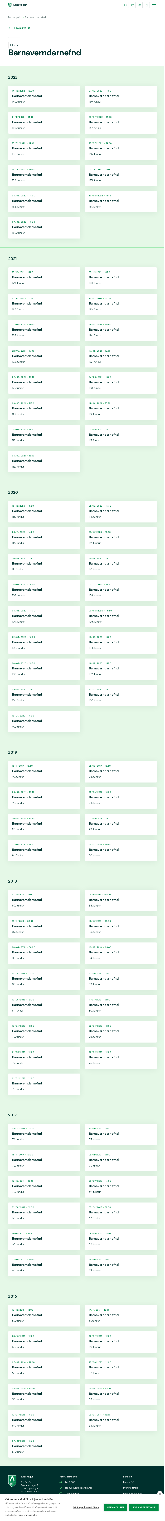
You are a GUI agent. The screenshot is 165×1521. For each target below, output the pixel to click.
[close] (160, 1493)
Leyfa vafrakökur (144, 1507)
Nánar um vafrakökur (27, 1515)
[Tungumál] (140, 5)
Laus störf (128, 1482)
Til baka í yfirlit (21, 27)
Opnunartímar (72, 1493)
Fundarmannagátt (132, 1493)
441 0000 (70, 1482)
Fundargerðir (15, 17)
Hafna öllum (115, 1507)
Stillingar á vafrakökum (86, 1507)
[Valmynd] (154, 5)
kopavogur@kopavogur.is (78, 1487)
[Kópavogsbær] (17, 5)
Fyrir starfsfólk (130, 1487)
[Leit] (125, 5)
